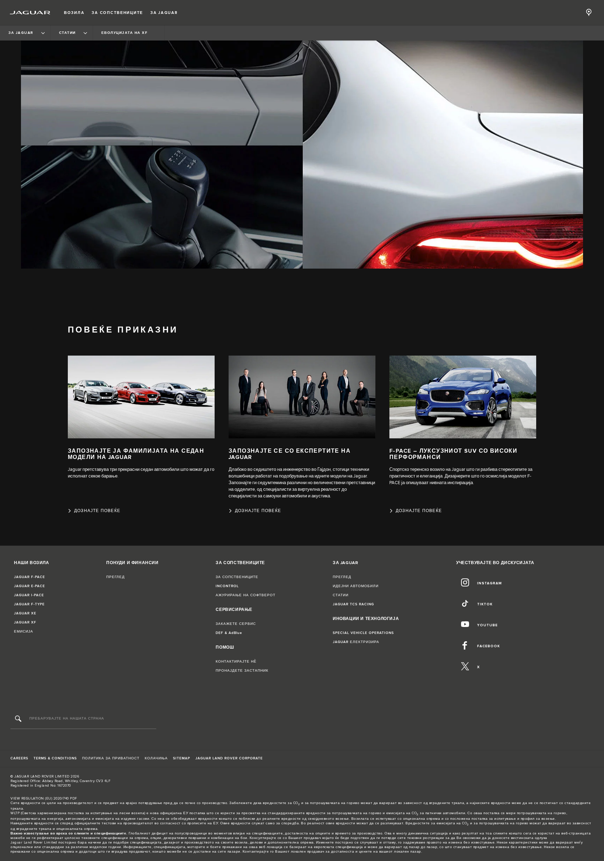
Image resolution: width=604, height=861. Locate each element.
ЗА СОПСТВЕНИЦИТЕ (237, 577)
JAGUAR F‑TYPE (29, 604)
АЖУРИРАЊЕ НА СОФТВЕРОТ (245, 595)
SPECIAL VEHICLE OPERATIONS (363, 633)
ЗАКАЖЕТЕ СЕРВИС (236, 624)
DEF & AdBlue (229, 633)
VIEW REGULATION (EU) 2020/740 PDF (43, 798)
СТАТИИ (340, 595)
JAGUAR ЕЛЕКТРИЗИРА (356, 642)
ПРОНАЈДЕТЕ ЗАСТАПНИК (242, 671)
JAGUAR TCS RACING (353, 604)
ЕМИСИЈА (23, 631)
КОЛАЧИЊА (156, 758)
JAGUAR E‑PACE (29, 586)
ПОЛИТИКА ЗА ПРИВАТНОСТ (110, 758)
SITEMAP (181, 758)
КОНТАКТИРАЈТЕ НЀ (236, 661)
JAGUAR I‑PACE (29, 595)
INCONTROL (227, 586)
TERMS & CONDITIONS (55, 758)
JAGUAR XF (25, 622)
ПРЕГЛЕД (115, 577)
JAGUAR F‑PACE (29, 577)
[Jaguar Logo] (30, 12)
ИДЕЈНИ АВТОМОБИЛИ (356, 586)
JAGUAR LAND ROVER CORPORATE (229, 758)
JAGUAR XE (25, 613)
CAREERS (19, 758)
